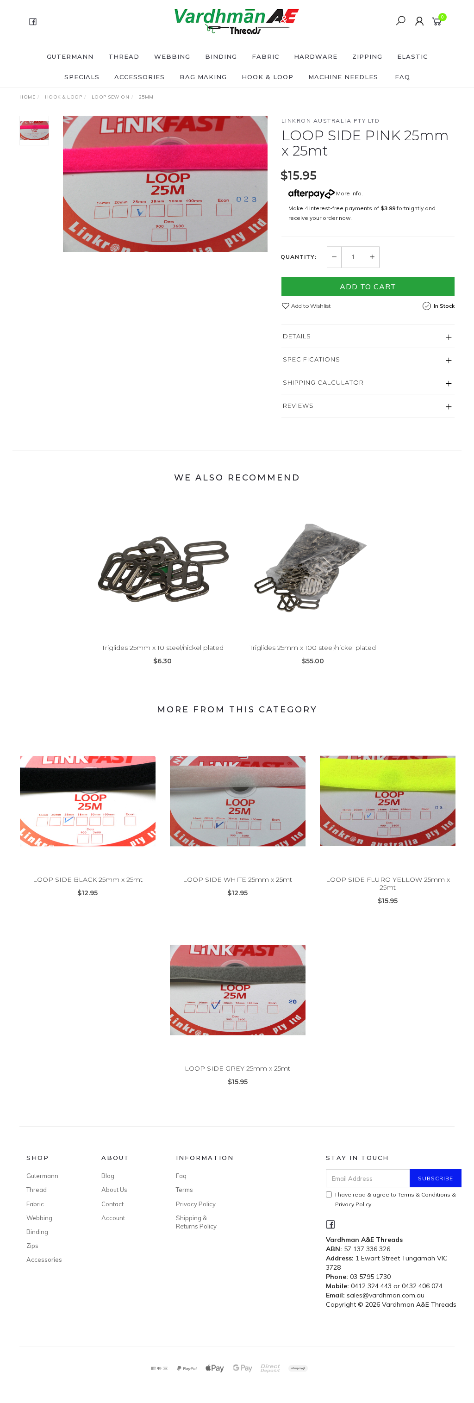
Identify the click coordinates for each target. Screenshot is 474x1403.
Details (297, 336)
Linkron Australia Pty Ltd (330, 120)
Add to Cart (368, 286)
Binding (221, 56)
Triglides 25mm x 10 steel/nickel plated (163, 647)
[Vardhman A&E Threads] (235, 21)
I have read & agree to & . (395, 1199)
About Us (114, 1189)
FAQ (402, 77)
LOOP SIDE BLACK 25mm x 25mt (88, 879)
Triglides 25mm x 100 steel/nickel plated (312, 647)
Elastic (412, 56)
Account (113, 1218)
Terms (184, 1189)
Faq (181, 1175)
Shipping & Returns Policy (196, 1222)
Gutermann (70, 56)
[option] (165, 184)
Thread (123, 56)
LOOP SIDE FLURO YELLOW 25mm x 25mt (388, 883)
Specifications (311, 359)
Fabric (265, 56)
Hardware (315, 56)
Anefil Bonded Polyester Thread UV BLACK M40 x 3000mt (76, 1364)
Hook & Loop (267, 77)
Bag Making (203, 77)
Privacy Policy (196, 1204)
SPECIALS (82, 77)
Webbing (172, 56)
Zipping (367, 56)
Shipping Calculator (323, 382)
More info (348, 193)
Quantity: (299, 257)
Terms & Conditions (424, 1194)
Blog (107, 1175)
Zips (32, 1245)
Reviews (298, 405)
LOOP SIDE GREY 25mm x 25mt (237, 1068)
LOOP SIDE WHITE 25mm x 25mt (237, 879)
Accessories (139, 77)
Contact (112, 1204)
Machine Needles (343, 77)
